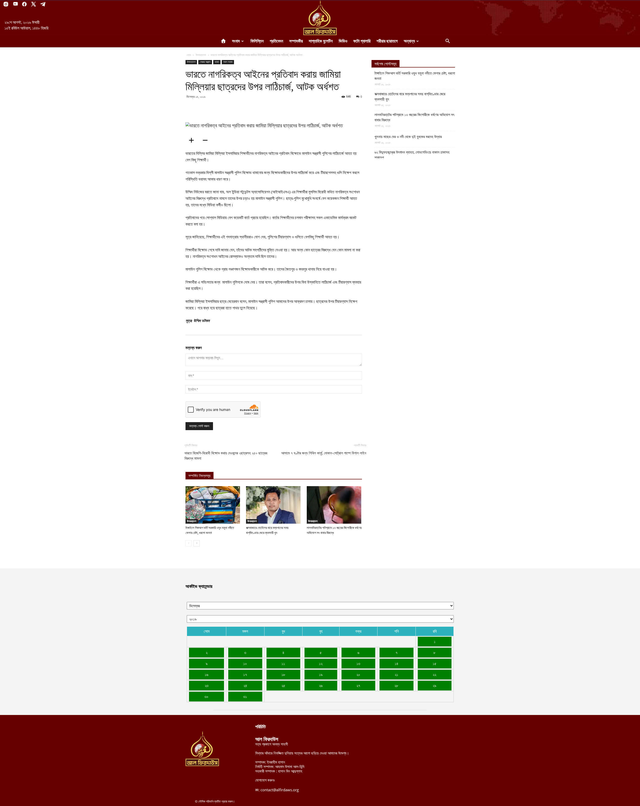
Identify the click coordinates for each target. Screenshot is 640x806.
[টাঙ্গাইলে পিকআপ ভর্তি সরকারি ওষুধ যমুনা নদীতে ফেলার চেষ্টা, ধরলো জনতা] (213, 505)
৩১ (245, 696)
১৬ (206, 674)
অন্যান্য (409, 41)
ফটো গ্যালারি (361, 41)
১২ (320, 663)
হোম (188, 55)
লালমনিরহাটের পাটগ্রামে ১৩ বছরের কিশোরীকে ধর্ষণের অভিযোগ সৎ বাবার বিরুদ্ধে (414, 117)
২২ (434, 674)
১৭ (245, 674)
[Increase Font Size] (193, 140)
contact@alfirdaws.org (279, 789)
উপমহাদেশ (201, 55)
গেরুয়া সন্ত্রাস (205, 62)
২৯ (434, 685)
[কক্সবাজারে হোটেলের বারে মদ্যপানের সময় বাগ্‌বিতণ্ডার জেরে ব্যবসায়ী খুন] (273, 505)
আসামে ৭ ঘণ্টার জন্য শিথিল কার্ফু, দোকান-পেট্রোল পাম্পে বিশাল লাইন (323, 453)
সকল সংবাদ (227, 62)
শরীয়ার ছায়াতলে (387, 41)
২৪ (245, 685)
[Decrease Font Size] (207, 140)
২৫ (283, 685)
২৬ (320, 685)
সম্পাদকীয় (296, 41)
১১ (283, 663)
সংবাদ (236, 41)
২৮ (396, 685)
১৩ (358, 663)
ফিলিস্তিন (257, 41)
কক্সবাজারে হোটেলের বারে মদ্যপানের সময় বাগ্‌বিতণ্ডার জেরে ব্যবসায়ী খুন (409, 97)
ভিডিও (343, 41)
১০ (245, 663)
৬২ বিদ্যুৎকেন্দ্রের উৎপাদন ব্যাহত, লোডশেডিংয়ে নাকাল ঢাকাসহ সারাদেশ (412, 155)
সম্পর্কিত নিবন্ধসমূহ (199, 476)
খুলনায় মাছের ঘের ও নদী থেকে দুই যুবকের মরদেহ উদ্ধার (408, 137)
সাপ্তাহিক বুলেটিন (321, 41)
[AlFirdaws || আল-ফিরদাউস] (320, 17)
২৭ (358, 685)
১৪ (396, 663)
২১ (396, 674)
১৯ (320, 674)
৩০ (206, 696)
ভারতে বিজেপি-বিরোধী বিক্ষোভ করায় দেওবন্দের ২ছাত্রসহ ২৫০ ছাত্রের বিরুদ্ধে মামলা (225, 456)
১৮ (283, 674)
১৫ (434, 663)
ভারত (217, 62)
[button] (448, 41)
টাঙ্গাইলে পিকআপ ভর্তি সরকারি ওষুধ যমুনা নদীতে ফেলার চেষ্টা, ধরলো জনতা (414, 76)
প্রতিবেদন (276, 41)
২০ (358, 674)
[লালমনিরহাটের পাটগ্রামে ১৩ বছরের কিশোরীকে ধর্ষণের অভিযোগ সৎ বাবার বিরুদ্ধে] (334, 505)
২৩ (206, 685)
